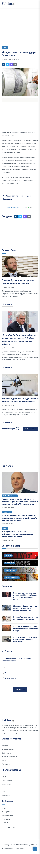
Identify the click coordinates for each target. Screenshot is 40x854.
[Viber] (11, 64)
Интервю (5, 746)
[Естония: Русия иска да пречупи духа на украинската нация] (20, 266)
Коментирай (31, 429)
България (7, 512)
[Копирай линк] (15, 64)
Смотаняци (6, 795)
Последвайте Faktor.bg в (15, 207)
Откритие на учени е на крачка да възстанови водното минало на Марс (25, 629)
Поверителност (7, 815)
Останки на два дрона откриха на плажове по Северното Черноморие (25, 639)
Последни (7, 586)
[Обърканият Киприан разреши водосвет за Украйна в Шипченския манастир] (6, 607)
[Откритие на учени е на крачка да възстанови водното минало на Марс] (6, 628)
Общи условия (7, 812)
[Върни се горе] (35, 849)
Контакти (5, 823)
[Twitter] (7, 64)
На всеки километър (9, 757)
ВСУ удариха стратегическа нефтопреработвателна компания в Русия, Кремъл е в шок (17, 534)
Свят (5, 528)
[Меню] (36, 4)
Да (6, 667)
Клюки (4, 791)
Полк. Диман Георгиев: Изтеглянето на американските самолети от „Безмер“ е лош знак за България (19, 517)
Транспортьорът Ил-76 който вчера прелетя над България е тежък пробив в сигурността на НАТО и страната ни (20, 501)
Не (6, 673)
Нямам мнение (10, 678)
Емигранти (5, 788)
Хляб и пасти (6, 753)
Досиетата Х (6, 784)
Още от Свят (9, 250)
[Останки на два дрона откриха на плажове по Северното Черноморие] (6, 639)
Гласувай (19, 689)
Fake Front (5, 777)
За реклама (6, 819)
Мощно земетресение (14, 196)
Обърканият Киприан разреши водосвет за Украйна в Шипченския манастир (25, 608)
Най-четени (7, 466)
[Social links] (4, 827)
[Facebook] (3, 64)
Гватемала (7, 199)
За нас (4, 808)
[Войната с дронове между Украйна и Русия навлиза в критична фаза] (20, 385)
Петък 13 (5, 760)
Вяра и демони (7, 781)
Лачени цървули (10, 496)
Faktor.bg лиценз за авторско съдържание (19, 845)
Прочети (6, 304)
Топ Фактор (6, 764)
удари (28, 196)
